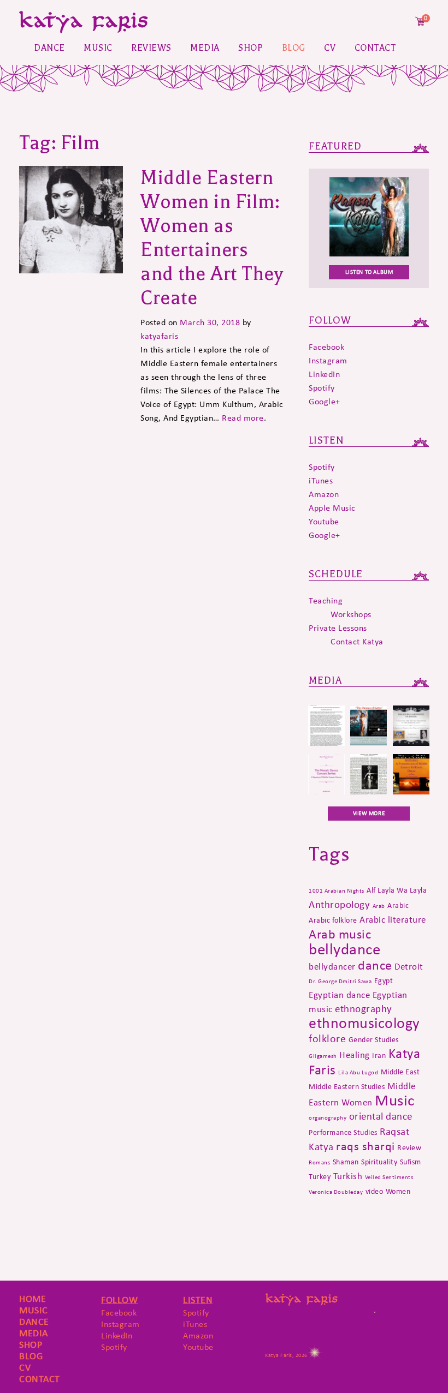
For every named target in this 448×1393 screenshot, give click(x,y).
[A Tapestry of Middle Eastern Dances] (326, 791)
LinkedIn (324, 374)
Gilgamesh (323, 1056)
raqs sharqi (365, 1146)
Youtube (324, 521)
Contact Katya (357, 641)
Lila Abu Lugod (358, 1072)
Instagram (328, 360)
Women (398, 1191)
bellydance (344, 949)
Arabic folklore (333, 920)
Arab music (340, 934)
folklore (327, 1038)
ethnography (363, 1008)
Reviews (151, 48)
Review (409, 1147)
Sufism (410, 1162)
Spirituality (379, 1162)
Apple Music (332, 508)
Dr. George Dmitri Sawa (340, 981)
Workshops (351, 614)
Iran (379, 1055)
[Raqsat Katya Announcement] (326, 743)
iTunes (321, 480)
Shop (250, 48)
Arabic (398, 905)
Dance (49, 48)
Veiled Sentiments (389, 1177)
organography (327, 1117)
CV (329, 48)
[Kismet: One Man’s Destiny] (368, 791)
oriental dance (380, 1116)
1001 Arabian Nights (336, 890)
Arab (379, 906)
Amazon (324, 494)
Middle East (400, 1072)
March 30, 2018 (210, 322)
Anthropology (339, 904)
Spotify (322, 387)
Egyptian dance (339, 994)
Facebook (326, 347)
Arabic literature (392, 919)
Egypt (383, 980)
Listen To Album (369, 272)
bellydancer (332, 966)
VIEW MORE (369, 813)
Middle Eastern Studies (347, 1086)
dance (375, 965)
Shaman (346, 1162)
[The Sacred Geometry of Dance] (411, 743)
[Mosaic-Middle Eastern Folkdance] (411, 791)
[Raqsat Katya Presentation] (368, 743)
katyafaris (159, 336)
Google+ (324, 401)
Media (205, 48)
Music (98, 48)
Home (32, 1299)
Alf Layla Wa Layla (397, 890)
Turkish (348, 1175)
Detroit (408, 966)
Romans (319, 1162)
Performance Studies (343, 1132)
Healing (354, 1054)
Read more (243, 417)
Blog (293, 48)
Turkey (320, 1176)
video (375, 1191)
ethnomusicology (364, 1022)
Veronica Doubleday (336, 1191)
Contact (376, 48)
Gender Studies (374, 1039)
